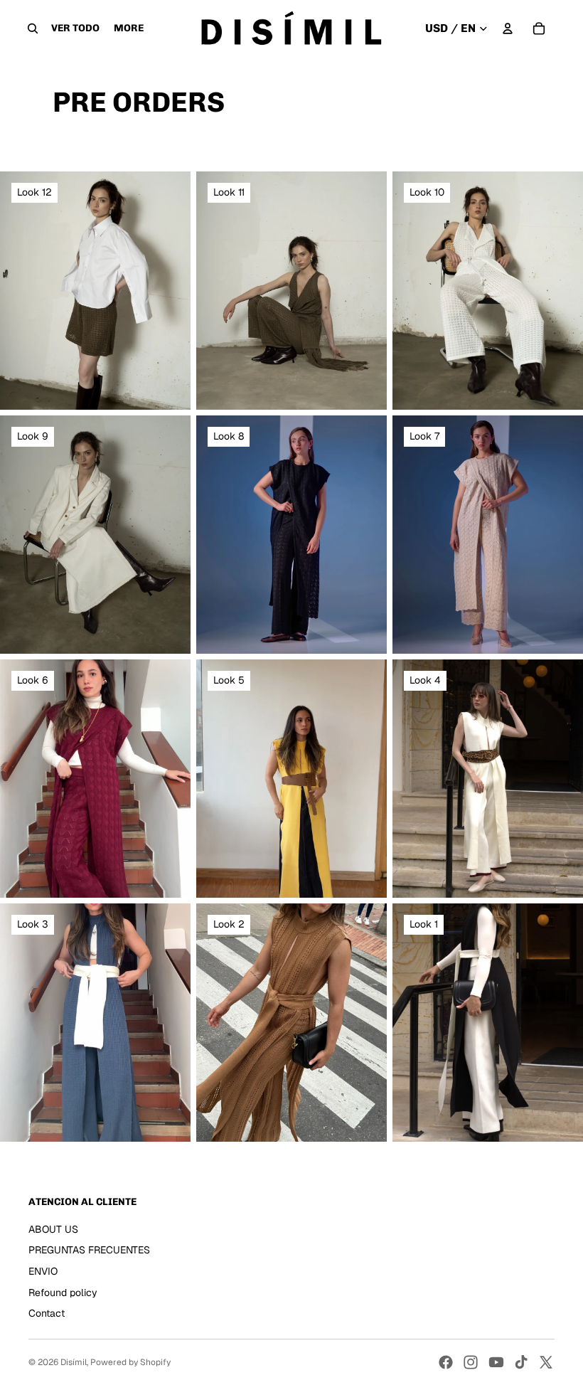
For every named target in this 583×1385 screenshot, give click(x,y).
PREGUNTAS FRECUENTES (89, 1249)
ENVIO (43, 1271)
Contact (46, 1313)
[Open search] (32, 28)
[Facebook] (445, 1362)
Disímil (73, 1362)
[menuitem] (129, 28)
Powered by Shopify (130, 1362)
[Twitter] (546, 1362)
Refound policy (62, 1292)
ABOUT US (53, 1229)
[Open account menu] (507, 28)
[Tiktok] (521, 1362)
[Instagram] (470, 1362)
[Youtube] (496, 1362)
